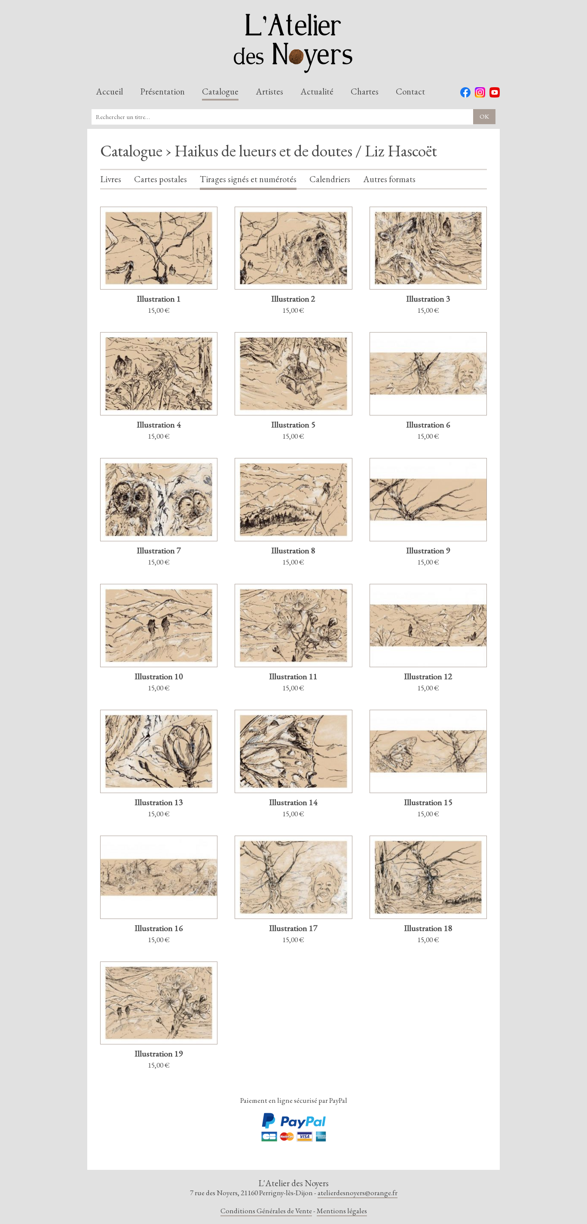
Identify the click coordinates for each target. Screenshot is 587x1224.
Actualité (316, 92)
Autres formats (389, 179)
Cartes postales (160, 179)
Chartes (365, 92)
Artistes (269, 92)
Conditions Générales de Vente (266, 1210)
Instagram (480, 92)
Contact (410, 92)
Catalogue (220, 92)
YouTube (494, 92)
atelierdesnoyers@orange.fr (357, 1192)
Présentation (162, 92)
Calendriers (329, 179)
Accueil (109, 92)
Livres (110, 179)
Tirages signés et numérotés (248, 179)
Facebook (465, 92)
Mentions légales (342, 1210)
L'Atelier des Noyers (293, 43)
